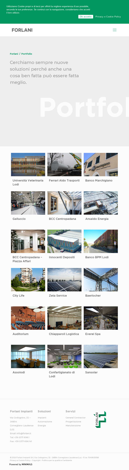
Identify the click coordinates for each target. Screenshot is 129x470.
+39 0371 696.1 (21, 437)
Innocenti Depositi (62, 257)
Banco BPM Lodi (97, 257)
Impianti (42, 417)
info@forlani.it (24, 433)
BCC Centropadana (62, 219)
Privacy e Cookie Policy (108, 16)
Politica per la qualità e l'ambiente (57, 460)
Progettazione (73, 421)
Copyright (36, 460)
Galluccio (19, 219)
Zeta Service (58, 296)
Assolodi (19, 372)
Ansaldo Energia (97, 219)
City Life (18, 296)
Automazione (45, 421)
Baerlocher (93, 296)
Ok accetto (86, 16)
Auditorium (20, 334)
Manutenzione (73, 425)
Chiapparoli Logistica (64, 334)
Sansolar (91, 372)
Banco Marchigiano (98, 180)
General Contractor (76, 417)
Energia (42, 425)
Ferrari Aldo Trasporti (64, 180)
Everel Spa (93, 334)
